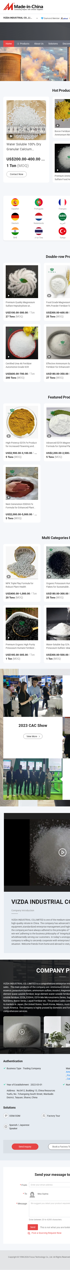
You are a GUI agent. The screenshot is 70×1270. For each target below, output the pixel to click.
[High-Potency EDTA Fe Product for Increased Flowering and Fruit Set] (22, 422)
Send (32, 1227)
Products (24, 43)
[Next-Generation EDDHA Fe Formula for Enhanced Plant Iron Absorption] (22, 483)
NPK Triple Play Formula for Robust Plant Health (19, 585)
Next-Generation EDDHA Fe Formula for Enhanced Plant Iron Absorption (20, 505)
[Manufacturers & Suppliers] (23, 6)
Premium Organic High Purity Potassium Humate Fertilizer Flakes (20, 646)
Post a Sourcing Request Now (45, 1232)
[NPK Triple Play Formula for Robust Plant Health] (22, 562)
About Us (38, 43)
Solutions (53, 43)
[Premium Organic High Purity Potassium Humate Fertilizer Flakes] (22, 624)
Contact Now (16, 174)
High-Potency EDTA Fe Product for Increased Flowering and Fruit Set (21, 444)
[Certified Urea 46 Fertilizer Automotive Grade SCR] (22, 343)
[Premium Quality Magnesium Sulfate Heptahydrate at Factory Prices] (22, 281)
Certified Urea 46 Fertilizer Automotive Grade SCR (19, 365)
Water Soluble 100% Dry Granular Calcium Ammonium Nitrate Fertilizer (24, 147)
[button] (60, 77)
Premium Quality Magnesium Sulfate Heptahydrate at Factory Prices (20, 304)
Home (9, 43)
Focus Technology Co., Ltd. (41, 1257)
